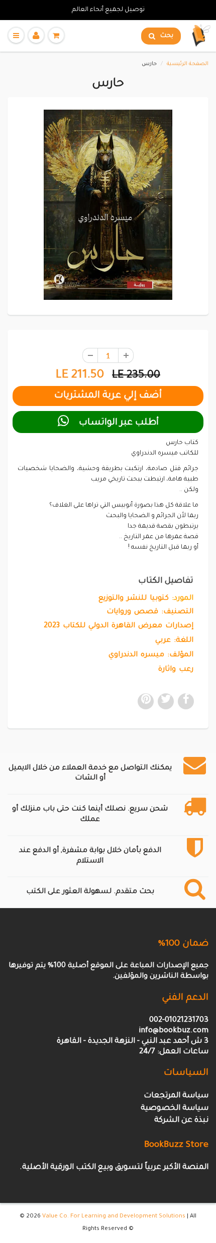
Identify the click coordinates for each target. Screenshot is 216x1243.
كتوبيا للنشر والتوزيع (133, 599)
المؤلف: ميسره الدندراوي (151, 655)
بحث (166, 36)
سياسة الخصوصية (174, 1108)
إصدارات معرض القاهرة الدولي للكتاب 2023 (118, 626)
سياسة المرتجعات (176, 1096)
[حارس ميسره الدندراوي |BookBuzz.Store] (108, 205)
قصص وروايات (132, 612)
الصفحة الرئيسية (187, 64)
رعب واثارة (175, 670)
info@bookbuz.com (173, 1031)
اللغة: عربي (174, 641)
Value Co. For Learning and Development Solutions (113, 1216)
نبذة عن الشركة (181, 1120)
